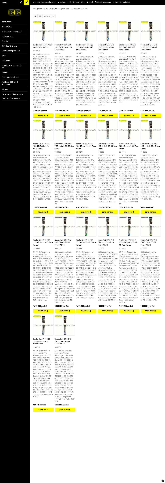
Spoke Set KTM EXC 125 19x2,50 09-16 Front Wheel (106, 242)
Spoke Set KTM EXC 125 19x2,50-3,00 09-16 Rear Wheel (128, 242)
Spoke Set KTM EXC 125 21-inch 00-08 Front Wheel (149, 242)
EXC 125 (85, 8)
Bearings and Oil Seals (10, 77)
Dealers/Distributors (122, 2)
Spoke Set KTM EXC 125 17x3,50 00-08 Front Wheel (84, 47)
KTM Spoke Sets (62, 8)
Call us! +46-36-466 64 (76, 2)
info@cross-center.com (102, 2)
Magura (5, 89)
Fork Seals (6, 60)
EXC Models (75, 8)
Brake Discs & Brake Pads (12, 31)
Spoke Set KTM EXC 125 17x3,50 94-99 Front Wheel (149, 47)
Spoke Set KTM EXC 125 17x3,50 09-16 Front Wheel (127, 47)
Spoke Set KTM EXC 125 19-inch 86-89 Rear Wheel (43, 242)
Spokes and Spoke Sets (11, 51)
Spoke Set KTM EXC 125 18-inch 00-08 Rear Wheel (65, 146)
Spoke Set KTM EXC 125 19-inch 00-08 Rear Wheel (129, 146)
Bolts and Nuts (8, 36)
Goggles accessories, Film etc (12, 66)
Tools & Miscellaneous (11, 99)
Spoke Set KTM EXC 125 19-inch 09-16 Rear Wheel (150, 146)
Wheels (4, 72)
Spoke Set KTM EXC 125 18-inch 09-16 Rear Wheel (86, 146)
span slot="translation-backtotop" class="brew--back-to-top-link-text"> (162, 480)
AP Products (6, 26)
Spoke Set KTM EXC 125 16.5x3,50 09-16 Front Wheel (63, 47)
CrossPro (5, 41)
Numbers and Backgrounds (12, 94)
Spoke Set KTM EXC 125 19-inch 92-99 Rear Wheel (86, 242)
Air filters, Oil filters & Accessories (10, 83)
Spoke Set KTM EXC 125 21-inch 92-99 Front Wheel (63, 341)
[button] (26, 2)
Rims (4, 55)
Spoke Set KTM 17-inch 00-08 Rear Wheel (43, 46)
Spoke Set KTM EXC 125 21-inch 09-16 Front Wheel (41, 341)
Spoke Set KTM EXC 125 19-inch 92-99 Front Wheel (63, 242)
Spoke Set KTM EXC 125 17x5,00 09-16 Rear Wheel (41, 146)
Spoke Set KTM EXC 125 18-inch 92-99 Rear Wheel (107, 146)
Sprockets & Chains (9, 46)
